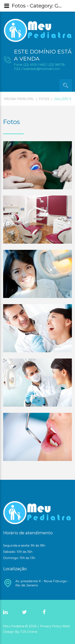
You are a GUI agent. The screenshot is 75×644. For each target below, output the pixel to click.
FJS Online (29, 632)
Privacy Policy (51, 626)
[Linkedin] (5, 612)
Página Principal (19, 99)
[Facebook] (44, 612)
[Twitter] (24, 612)
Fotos (44, 99)
